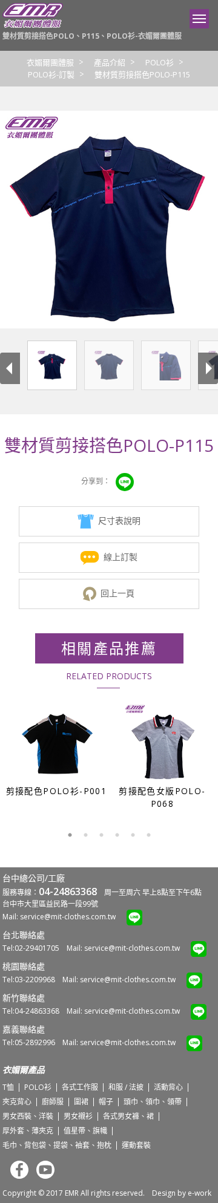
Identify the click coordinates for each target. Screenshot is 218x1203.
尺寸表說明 (119, 520)
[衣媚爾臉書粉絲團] (16, 1176)
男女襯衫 (78, 1116)
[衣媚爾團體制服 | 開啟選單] (199, 18)
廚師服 (53, 1102)
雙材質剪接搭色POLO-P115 (142, 74)
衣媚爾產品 (23, 1069)
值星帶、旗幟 (85, 1131)
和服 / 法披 (126, 1087)
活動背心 (168, 1087)
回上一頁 (117, 593)
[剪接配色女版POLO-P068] (163, 742)
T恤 (8, 1087)
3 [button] (101, 835)
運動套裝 (136, 1145)
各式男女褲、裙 (128, 1116)
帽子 (106, 1102)
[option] (56, 748)
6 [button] (148, 835)
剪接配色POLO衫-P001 (56, 791)
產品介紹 (109, 62)
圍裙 (81, 1102)
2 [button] (85, 835)
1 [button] (70, 835)
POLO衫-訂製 (51, 74)
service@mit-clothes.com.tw (68, 916)
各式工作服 (80, 1087)
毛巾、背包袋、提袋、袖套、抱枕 (56, 1145)
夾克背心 (16, 1102)
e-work (199, 1193)
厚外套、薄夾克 (27, 1131)
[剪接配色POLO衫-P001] (57, 742)
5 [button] (132, 835)
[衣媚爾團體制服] (32, 25)
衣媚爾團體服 (50, 62)
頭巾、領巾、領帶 (153, 1102)
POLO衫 (159, 62)
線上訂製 (120, 556)
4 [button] (117, 835)
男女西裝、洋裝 (27, 1116)
